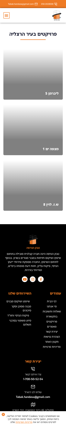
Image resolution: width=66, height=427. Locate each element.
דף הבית (52, 301)
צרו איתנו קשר (33, 374)
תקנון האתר (52, 342)
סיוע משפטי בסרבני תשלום (20, 322)
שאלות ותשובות (52, 311)
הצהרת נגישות (52, 336)
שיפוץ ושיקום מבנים (18, 301)
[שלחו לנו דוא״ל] (33, 387)
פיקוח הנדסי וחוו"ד (18, 315)
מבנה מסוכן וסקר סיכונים (21, 308)
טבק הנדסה (33, 248)
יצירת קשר (52, 331)
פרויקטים (51, 321)
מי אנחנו (52, 306)
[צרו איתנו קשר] (33, 369)
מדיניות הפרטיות (24, 422)
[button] (6, 15)
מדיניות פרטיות (52, 347)
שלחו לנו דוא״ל (33, 392)
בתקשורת (51, 316)
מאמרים (52, 326)
